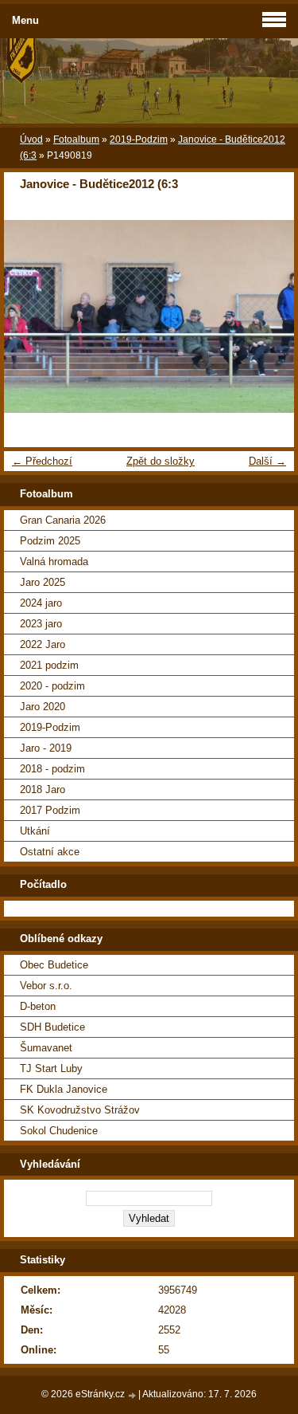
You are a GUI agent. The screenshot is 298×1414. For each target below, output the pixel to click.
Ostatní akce (49, 852)
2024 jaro (41, 603)
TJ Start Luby (51, 1068)
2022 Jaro (42, 644)
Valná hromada (54, 562)
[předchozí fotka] (30, 316)
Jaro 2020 (42, 707)
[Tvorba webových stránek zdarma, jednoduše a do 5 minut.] (132, 1395)
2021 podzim (49, 665)
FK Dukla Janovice (63, 1089)
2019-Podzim (139, 139)
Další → (267, 461)
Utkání (35, 831)
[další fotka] (268, 316)
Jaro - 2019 (46, 748)
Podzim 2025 (50, 541)
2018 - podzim (52, 769)
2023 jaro (41, 624)
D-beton (38, 1006)
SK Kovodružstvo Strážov (80, 1110)
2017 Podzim (50, 810)
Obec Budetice (54, 965)
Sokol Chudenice (59, 1131)
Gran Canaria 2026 (63, 520)
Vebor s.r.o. (46, 986)
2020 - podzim (52, 686)
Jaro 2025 (42, 582)
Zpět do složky (160, 461)
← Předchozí (42, 461)
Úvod (31, 139)
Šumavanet (46, 1048)
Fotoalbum (76, 139)
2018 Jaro (42, 789)
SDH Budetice (52, 1027)
